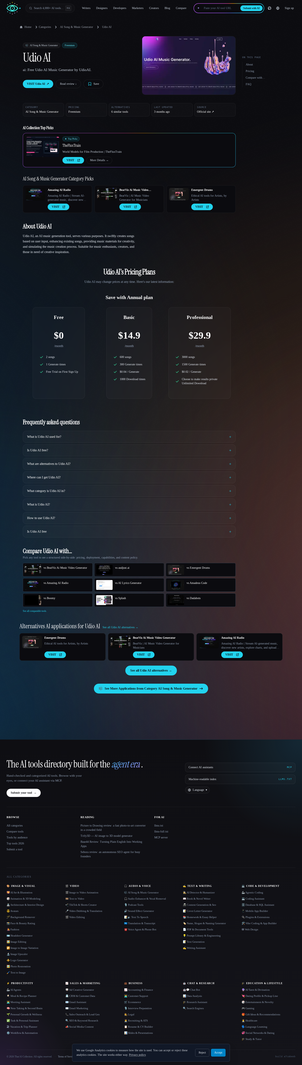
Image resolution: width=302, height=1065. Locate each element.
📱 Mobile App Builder (255, 911)
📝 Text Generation (194, 941)
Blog (167, 8)
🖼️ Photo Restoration (19, 966)
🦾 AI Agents (14, 989)
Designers (101, 8)
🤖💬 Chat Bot (191, 989)
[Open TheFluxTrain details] (42, 146)
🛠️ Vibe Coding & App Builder (259, 923)
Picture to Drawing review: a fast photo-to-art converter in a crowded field (113, 827)
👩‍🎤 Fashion (13, 929)
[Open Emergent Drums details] (179, 194)
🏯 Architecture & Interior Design (25, 904)
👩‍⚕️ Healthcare (249, 1020)
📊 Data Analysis (192, 995)
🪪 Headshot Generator (19, 935)
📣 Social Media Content (79, 1026)
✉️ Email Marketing (76, 1008)
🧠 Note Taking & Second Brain (25, 1008)
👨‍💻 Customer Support (136, 995)
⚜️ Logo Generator (17, 960)
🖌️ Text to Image (16, 972)
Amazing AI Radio (59, 189)
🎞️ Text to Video (74, 898)
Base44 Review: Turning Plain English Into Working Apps (111, 844)
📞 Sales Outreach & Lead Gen (82, 1014)
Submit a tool (14, 849)
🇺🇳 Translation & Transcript (139, 923)
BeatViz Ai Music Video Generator (133, 190)
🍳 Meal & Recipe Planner (21, 995)
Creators (154, 8)
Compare (181, 8)
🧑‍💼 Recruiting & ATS (136, 1020)
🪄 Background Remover (21, 917)
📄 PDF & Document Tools (198, 929)
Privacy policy (137, 1054)
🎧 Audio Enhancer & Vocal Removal (145, 898)
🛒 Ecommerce (132, 1002)
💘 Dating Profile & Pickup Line (260, 995)
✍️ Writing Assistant (194, 947)
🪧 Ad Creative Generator (79, 989)
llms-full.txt (161, 831)
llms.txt (158, 825)
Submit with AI (251, 8)
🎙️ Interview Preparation (138, 1008)
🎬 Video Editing (75, 917)
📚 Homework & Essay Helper (200, 917)
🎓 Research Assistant (195, 1002)
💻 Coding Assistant (253, 898)
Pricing (250, 71)
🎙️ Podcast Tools (133, 904)
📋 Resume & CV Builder (138, 1026)
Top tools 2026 (15, 843)
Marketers (137, 8)
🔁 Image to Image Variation (22, 947)
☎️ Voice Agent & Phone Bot (140, 929)
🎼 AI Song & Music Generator (141, 892)
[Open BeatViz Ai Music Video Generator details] (107, 194)
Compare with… (255, 77)
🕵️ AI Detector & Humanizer (199, 892)
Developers (119, 8)
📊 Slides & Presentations (138, 1032)
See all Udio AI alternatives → (151, 670)
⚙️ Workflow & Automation (22, 1032)
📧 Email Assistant (75, 1002)
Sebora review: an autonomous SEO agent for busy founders (110, 854)
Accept (218, 1052)
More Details (99, 160)
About (249, 64)
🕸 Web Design (250, 929)
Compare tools (15, 831)
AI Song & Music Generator (76, 27)
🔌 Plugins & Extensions (256, 917)
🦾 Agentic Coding (252, 892)
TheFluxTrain (71, 145)
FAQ (248, 84)
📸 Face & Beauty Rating (21, 923)
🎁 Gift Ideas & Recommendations (261, 1014)
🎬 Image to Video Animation (81, 892)
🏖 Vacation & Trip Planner (22, 1026)
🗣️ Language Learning (254, 1026)
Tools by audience (17, 837)
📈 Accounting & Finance (138, 989)
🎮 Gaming (248, 1008)
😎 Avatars (12, 911)
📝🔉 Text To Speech (136, 917)
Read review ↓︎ (68, 83)
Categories (45, 27)
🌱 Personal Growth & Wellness (24, 1014)
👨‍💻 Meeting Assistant (18, 1002)
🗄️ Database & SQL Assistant (258, 904)
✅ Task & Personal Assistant (23, 1020)
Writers (86, 8)
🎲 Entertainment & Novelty (258, 1002)
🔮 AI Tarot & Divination (256, 989)
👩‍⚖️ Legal (129, 1014)
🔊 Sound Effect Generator (139, 911)
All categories (15, 825)
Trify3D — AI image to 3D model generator (107, 835)
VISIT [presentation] (70, 160)
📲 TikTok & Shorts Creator (81, 904)
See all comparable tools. (35, 611)
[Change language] (277, 8)
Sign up (289, 8)
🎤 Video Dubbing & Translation (83, 911)
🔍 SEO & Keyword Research (81, 1020)
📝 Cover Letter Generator (197, 911)
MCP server (161, 837)
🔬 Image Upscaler (17, 954)
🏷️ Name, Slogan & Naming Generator (204, 923)
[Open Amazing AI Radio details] (35, 194)
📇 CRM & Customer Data (80, 995)
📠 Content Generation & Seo (199, 904)
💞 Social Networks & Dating (258, 1032)
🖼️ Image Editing (16, 941)
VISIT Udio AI (38, 83)
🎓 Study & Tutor (252, 1039)
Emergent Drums (202, 189)
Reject (202, 1052)
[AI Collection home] (14, 8)
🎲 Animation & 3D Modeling (23, 898)
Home (27, 27)
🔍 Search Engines (193, 1008)
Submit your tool (24, 792)
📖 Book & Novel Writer (196, 898)
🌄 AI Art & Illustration (19, 892)
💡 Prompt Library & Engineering (202, 935)
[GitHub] (269, 8)
